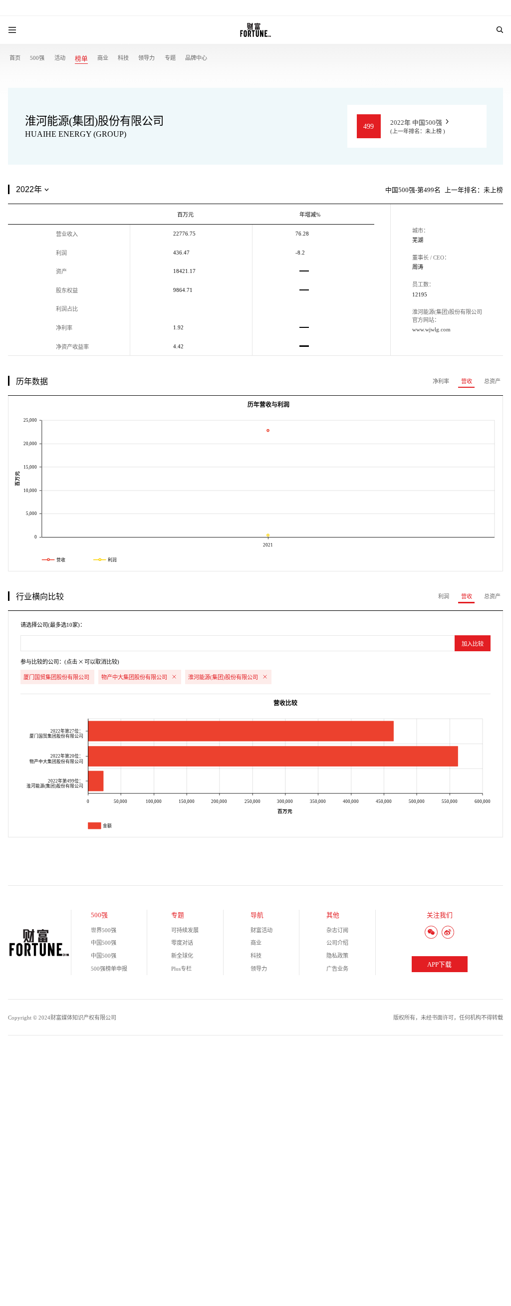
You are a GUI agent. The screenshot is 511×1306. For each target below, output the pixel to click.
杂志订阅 (337, 930)
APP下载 (439, 964)
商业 (102, 58)
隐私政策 (337, 956)
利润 (443, 596)
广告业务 (337, 969)
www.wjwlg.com (431, 329)
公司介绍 (337, 943)
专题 (170, 58)
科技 (123, 58)
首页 (14, 58)
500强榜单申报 (109, 969)
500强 (37, 58)
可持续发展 (185, 930)
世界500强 (103, 930)
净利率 (441, 381)
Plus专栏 (181, 969)
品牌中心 (196, 58)
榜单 (81, 58)
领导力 (146, 58)
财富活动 (261, 930)
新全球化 (182, 956)
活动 (59, 58)
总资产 (492, 381)
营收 (466, 381)
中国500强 (103, 943)
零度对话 (182, 943)
